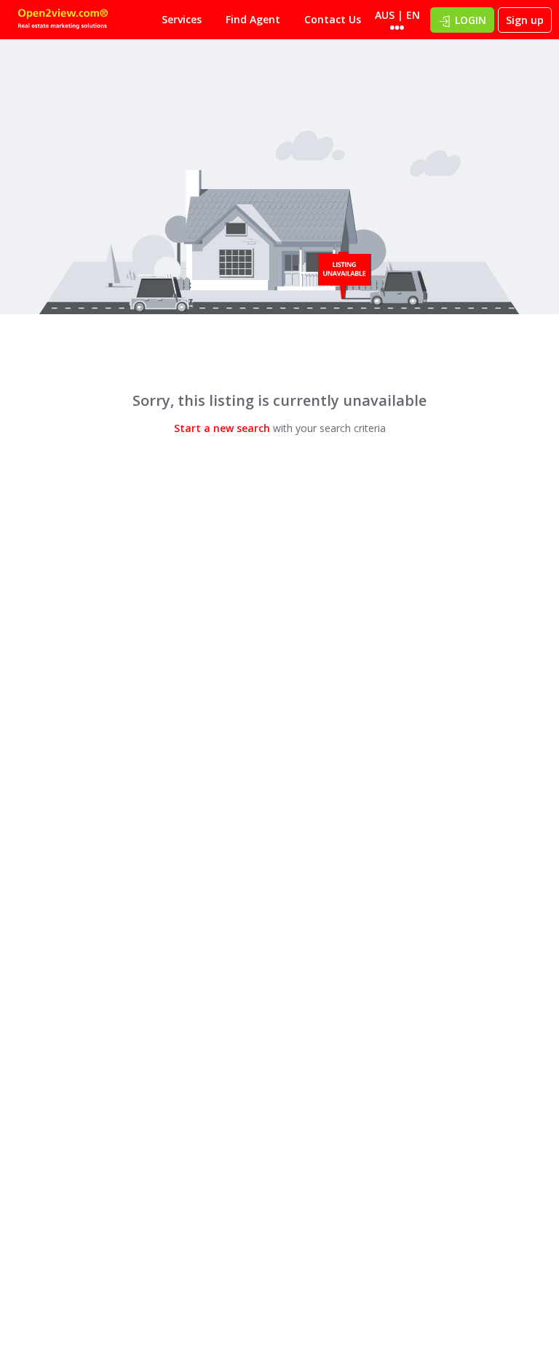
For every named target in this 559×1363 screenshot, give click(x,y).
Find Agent (253, 19)
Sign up (525, 20)
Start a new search (222, 428)
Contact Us (332, 19)
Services (182, 19)
